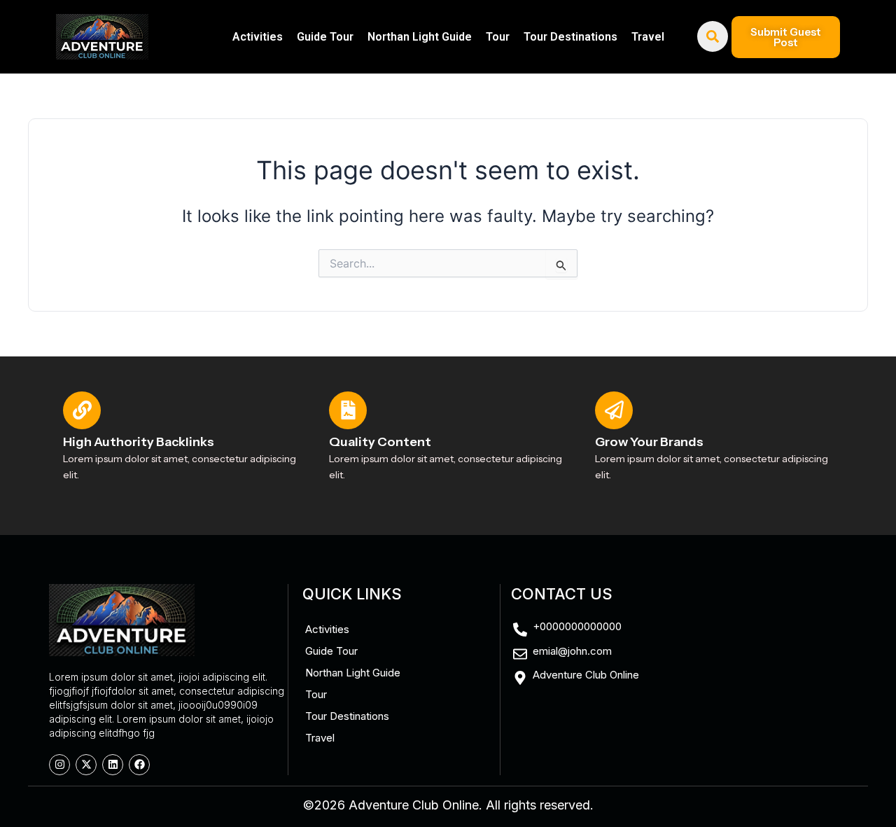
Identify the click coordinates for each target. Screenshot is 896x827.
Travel (647, 36)
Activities (257, 36)
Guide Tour (325, 36)
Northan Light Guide (420, 36)
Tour (498, 36)
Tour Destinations (570, 36)
